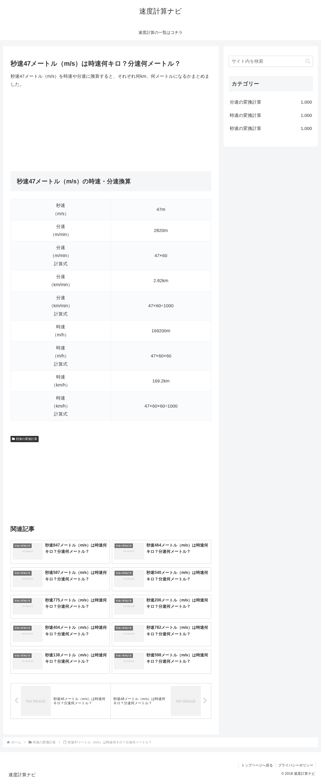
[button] (307, 61)
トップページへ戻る (257, 765)
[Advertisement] (111, 130)
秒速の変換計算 (26, 439)
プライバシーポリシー (295, 765)
